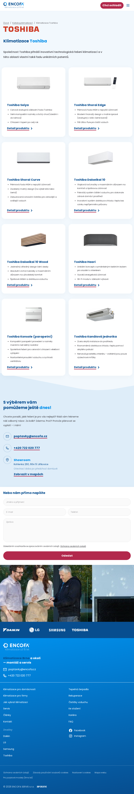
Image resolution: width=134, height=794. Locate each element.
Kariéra (72, 715)
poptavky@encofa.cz (22, 669)
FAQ (71, 721)
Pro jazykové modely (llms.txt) (18, 777)
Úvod (6, 23)
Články (7, 715)
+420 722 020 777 (17, 676)
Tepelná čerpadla (79, 689)
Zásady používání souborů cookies (50, 772)
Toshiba (7, 755)
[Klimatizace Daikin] (11, 630)
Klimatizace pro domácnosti (19, 689)
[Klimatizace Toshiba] (80, 630)
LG (4, 742)
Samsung (8, 749)
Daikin (6, 736)
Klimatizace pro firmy (15, 695)
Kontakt (7, 721)
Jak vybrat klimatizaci (15, 702)
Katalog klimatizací (22, 23)
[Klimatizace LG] (34, 629)
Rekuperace (75, 695)
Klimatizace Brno (16, 658)
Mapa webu (100, 772)
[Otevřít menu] (128, 5)
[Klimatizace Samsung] (57, 630)
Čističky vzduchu (78, 702)
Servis (6, 708)
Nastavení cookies (81, 772)
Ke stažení (74, 708)
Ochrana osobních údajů (73, 546)
